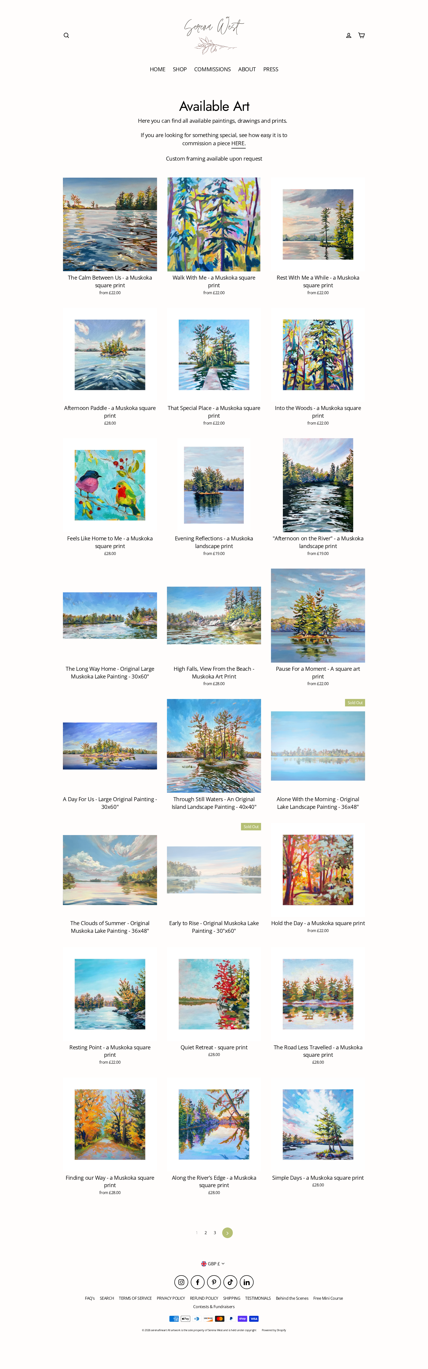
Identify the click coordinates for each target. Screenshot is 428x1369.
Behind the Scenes (292, 1298)
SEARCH (107, 1298)
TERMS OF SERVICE (135, 1298)
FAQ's (90, 1298)
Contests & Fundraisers (214, 1306)
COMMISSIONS (212, 69)
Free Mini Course (328, 1298)
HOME (157, 69)
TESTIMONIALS (258, 1298)
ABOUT (247, 69)
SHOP (180, 69)
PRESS (270, 69)
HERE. (238, 143)
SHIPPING (231, 1298)
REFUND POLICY (204, 1298)
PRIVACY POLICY (171, 1298)
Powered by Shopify (274, 1330)
